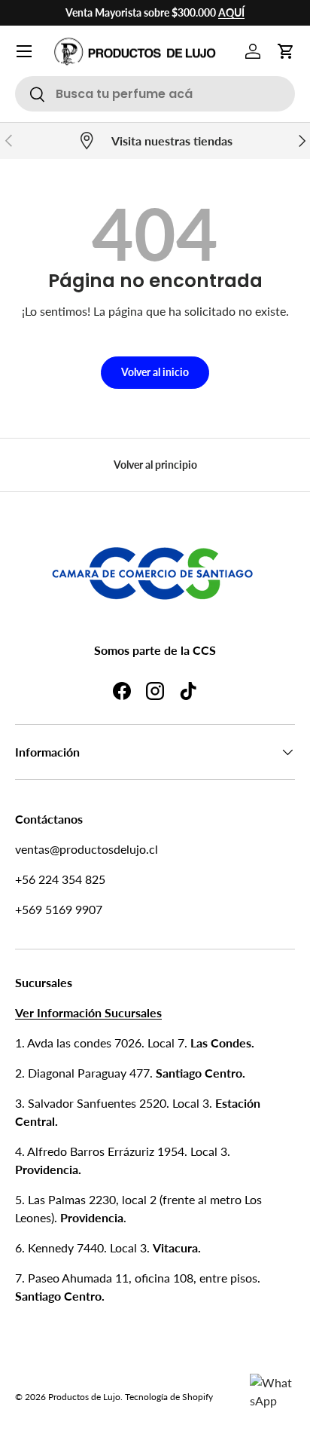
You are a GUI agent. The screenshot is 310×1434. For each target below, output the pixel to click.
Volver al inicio (155, 371)
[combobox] (155, 94)
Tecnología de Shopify (169, 1396)
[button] (285, 51)
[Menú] (24, 51)
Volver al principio (155, 464)
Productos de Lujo (84, 1396)
